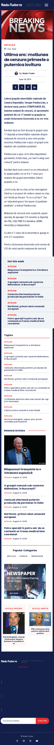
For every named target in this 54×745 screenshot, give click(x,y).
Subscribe (42, 721)
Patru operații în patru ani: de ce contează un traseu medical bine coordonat (26, 321)
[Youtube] (37, 741)
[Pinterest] (28, 87)
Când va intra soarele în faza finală (22, 410)
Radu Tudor (29, 73)
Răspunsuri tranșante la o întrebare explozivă (28, 271)
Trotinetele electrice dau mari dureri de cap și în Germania (26, 400)
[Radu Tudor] (17, 73)
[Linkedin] (34, 87)
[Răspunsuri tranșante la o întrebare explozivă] (25, 450)
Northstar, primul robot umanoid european (26, 307)
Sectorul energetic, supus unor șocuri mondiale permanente (23, 420)
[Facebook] (15, 87)
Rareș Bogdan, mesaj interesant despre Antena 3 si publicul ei (13, 640)
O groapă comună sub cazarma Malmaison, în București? (25, 283)
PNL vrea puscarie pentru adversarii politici (40, 631)
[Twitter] (22, 87)
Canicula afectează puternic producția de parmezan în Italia (25, 295)
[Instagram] (23, 741)
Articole (9, 45)
